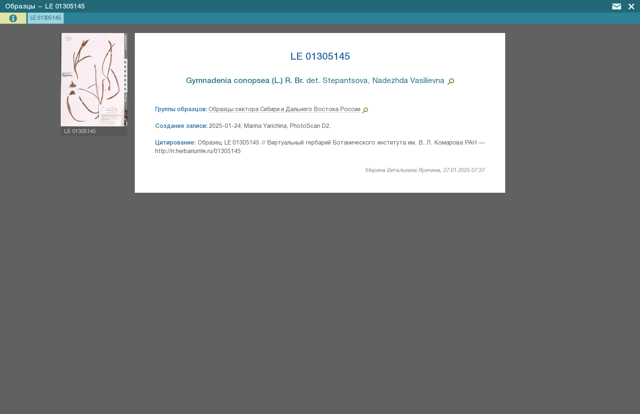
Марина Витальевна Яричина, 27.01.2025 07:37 (425, 170)
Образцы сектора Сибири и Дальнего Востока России (284, 109)
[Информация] (14, 18)
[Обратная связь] (616, 6)
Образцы (20, 7)
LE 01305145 (65, 7)
